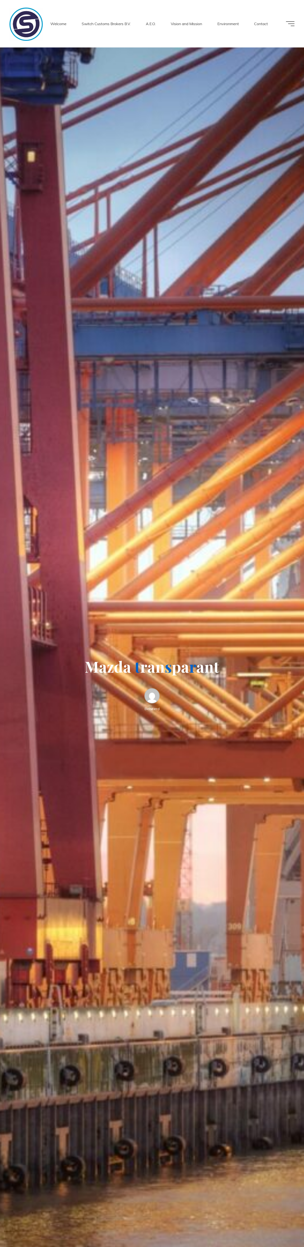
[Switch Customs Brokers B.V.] (26, 23)
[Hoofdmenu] (290, 23)
